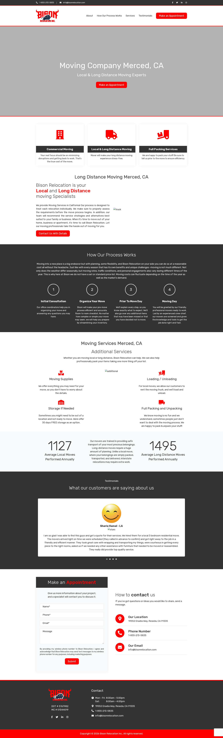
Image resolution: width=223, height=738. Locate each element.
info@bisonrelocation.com (74, 3)
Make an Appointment (171, 15)
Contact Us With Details (53, 233)
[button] (106, 559)
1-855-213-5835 (46, 3)
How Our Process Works (109, 15)
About (89, 15)
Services (130, 15)
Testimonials (145, 15)
